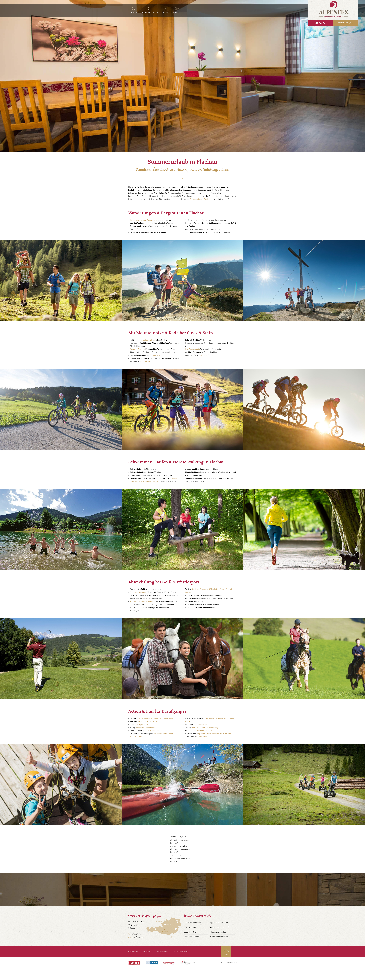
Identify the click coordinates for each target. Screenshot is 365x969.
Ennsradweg (155, 355)
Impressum (147, 951)
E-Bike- (152, 340)
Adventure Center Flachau (149, 718)
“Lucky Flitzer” (201, 737)
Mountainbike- (143, 340)
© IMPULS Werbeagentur (229, 963)
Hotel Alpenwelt (190, 927)
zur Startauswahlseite (180, 951)
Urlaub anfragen (345, 23)
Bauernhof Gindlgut (191, 932)
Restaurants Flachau (192, 937)
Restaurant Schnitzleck (219, 937)
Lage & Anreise (133, 951)
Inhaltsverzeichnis (162, 951)
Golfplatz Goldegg (199, 589)
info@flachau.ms (138, 937)
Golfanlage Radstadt (138, 592)
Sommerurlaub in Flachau (200, 199)
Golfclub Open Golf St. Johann (142, 601)
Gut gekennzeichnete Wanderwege (143, 220)
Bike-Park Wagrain (192, 349)
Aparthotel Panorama (192, 922)
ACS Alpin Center (166, 718)
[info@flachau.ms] (316, 23)
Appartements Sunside (219, 922)
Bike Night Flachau (206, 355)
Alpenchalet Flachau (218, 932)
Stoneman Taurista (137, 349)
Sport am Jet (145, 361)
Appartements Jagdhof (219, 927)
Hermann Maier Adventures (207, 731)
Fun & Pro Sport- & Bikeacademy (205, 727)
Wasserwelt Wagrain (151, 481)
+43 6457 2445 (136, 934)
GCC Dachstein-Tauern (216, 589)
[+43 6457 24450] (320, 23)
